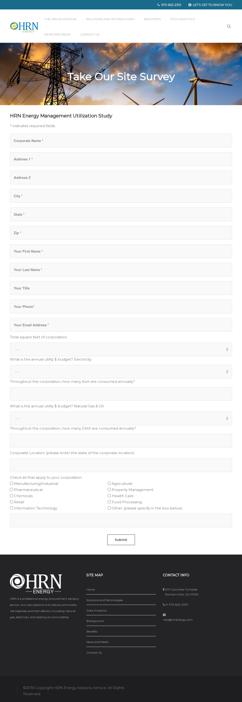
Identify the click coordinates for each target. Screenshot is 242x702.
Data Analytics (182, 19)
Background (95, 621)
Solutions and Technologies (110, 19)
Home (90, 589)
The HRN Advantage (60, 19)
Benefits (91, 631)
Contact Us (89, 34)
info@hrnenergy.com (178, 619)
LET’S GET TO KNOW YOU (212, 5)
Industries (152, 19)
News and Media (57, 34)
